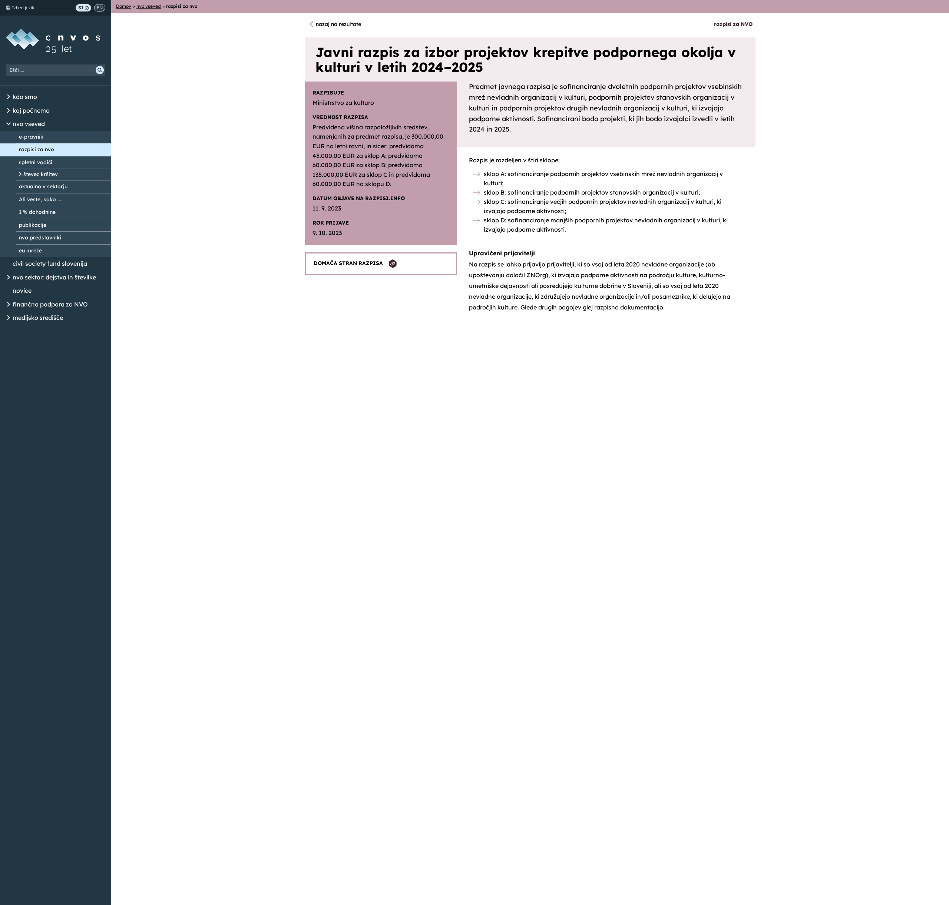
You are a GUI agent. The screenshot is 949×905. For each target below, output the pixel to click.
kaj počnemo (31, 110)
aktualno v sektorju (43, 186)
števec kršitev (40, 174)
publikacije (32, 225)
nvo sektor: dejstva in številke (54, 277)
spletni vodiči (35, 162)
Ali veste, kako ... (40, 199)
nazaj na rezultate (338, 24)
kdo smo (25, 96)
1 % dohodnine (37, 212)
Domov (123, 6)
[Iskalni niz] (55, 70)
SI (80, 7)
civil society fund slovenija (50, 263)
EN (100, 7)
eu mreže (30, 250)
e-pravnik (31, 136)
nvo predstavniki (40, 237)
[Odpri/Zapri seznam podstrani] (8, 97)
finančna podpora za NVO (50, 304)
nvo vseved (29, 123)
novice (22, 290)
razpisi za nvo (36, 149)
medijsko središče (38, 317)
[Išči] (100, 70)
